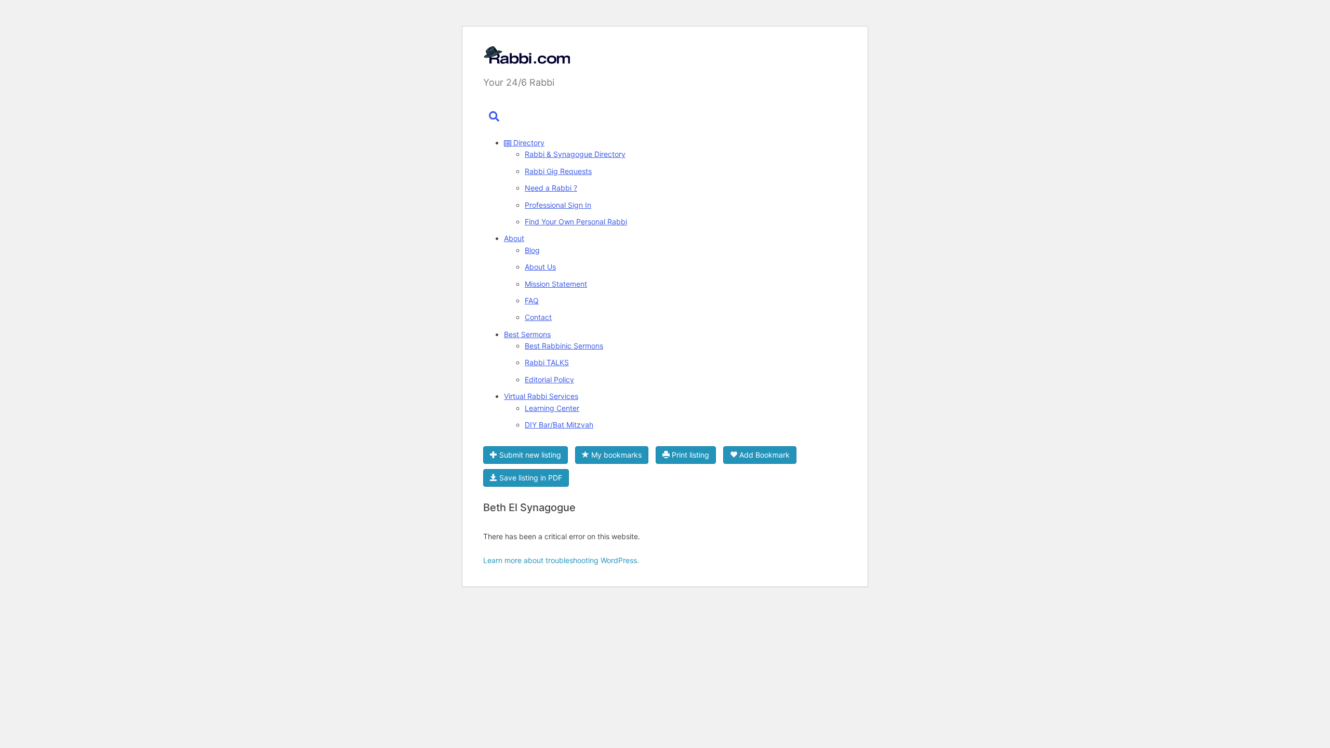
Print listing (689, 454)
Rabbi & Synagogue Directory (575, 154)
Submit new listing (529, 454)
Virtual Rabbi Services (541, 396)
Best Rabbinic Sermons (564, 345)
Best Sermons (527, 334)
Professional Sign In (558, 205)
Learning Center (552, 408)
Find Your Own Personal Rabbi (576, 221)
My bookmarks (615, 454)
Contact (538, 317)
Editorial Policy (549, 379)
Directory (527, 142)
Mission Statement (556, 283)
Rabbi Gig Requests (558, 171)
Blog (532, 250)
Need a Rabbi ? (551, 187)
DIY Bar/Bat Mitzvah (559, 424)
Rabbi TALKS (547, 362)
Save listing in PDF (529, 477)
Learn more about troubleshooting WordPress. (561, 560)
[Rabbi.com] (526, 57)
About (514, 238)
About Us (540, 266)
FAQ (532, 300)
